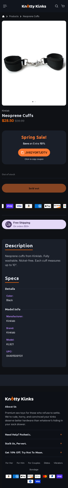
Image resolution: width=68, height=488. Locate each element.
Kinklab (5, 110)
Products (14, 16)
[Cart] (63, 6)
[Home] (3, 16)
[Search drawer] (56, 6)
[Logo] (34, 6)
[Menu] (5, 6)
